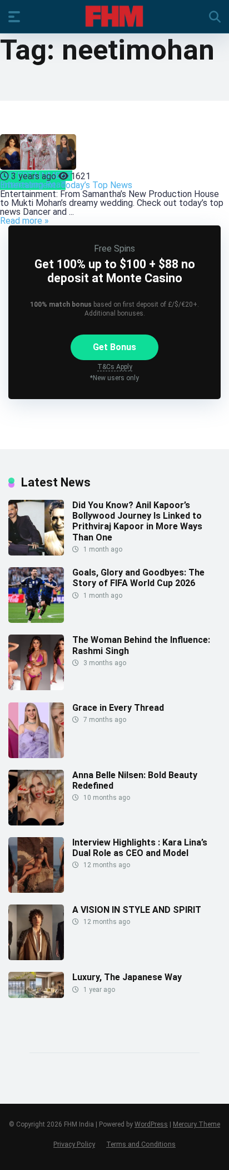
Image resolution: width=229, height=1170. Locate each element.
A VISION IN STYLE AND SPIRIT (136, 909)
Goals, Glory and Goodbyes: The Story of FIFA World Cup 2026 (138, 577)
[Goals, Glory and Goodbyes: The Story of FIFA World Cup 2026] (36, 620)
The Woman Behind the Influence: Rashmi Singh (141, 645)
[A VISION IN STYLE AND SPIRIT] (36, 957)
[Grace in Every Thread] (36, 755)
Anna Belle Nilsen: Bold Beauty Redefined (134, 780)
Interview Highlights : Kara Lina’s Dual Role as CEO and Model (139, 847)
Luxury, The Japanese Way (127, 977)
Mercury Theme (196, 1124)
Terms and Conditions (141, 1144)
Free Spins (114, 248)
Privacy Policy (74, 1144)
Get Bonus (114, 347)
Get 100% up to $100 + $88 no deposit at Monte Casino (114, 271)
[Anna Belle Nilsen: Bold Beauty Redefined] (36, 822)
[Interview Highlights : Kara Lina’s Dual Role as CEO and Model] (36, 889)
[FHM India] (114, 16)
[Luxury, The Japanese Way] (36, 995)
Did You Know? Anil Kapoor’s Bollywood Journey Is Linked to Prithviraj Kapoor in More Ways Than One (137, 521)
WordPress (151, 1124)
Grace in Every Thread (118, 707)
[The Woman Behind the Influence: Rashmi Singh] (36, 687)
